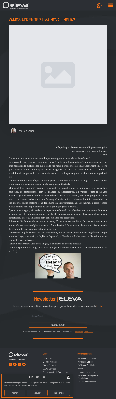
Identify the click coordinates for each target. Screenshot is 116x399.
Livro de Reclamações (87, 381)
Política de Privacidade (87, 358)
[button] (68, 376)
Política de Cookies (86, 361)
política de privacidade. (84, 331)
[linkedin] (19, 364)
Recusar (37, 392)
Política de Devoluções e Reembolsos (88, 377)
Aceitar (15, 392)
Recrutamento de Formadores (55, 372)
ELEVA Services (49, 369)
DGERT (80, 368)
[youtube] (24, 364)
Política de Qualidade (86, 365)
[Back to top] (110, 393)
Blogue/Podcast (50, 361)
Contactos (47, 358)
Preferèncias (59, 392)
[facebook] (10, 364)
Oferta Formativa (50, 365)
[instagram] (15, 364)
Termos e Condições (86, 372)
